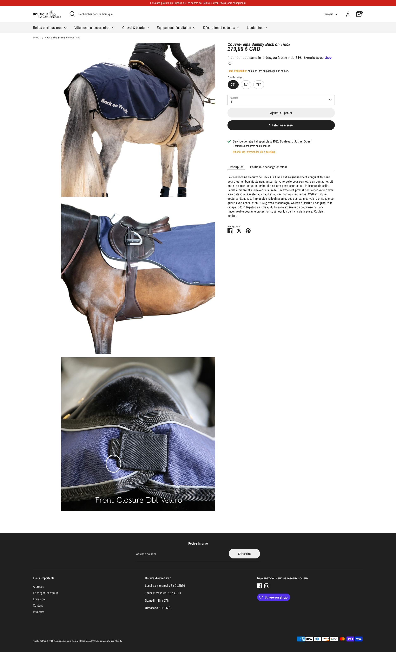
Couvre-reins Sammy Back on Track (62, 37)
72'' (233, 84)
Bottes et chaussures (48, 27)
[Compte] (348, 14)
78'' (258, 84)
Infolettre (38, 611)
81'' (246, 84)
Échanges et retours (46, 592)
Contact (38, 605)
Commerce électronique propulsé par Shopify (100, 641)
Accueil (36, 37)
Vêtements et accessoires (92, 27)
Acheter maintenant (281, 125)
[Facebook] (259, 585)
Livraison (39, 599)
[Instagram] (266, 585)
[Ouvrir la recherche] (72, 14)
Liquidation (255, 27)
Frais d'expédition (237, 71)
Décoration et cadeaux (219, 27)
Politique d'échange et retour (268, 166)
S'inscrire (244, 553)
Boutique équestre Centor (66, 641)
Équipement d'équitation (174, 27)
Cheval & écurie (134, 27)
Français (328, 14)
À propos (38, 586)
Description (236, 166)
